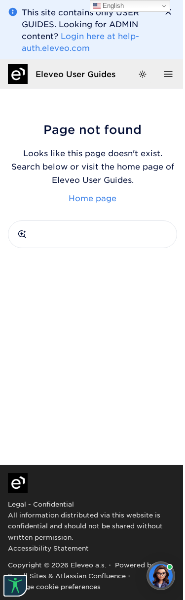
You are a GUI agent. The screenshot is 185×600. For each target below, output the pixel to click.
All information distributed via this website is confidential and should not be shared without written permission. (85, 526)
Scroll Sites (27, 575)
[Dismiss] (168, 12)
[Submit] (22, 234)
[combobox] (92, 234)
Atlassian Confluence (90, 575)
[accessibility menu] (15, 586)
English (112, 5)
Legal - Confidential (41, 504)
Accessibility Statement (48, 548)
